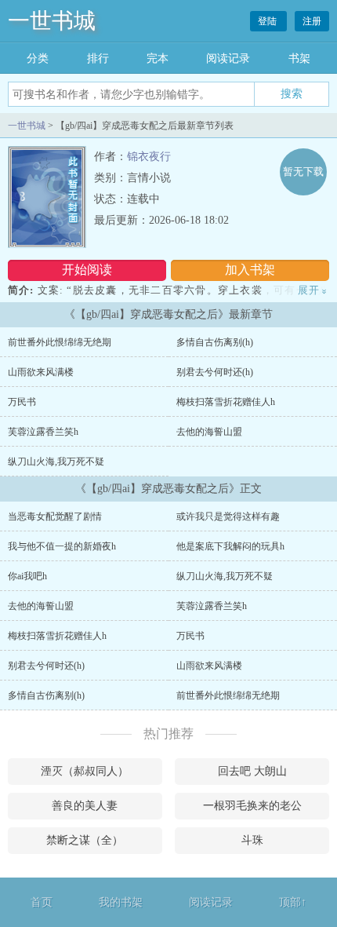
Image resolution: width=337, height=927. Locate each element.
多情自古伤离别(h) (214, 342)
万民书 (22, 401)
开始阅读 (87, 269)
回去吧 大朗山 (252, 771)
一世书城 (52, 21)
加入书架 (250, 269)
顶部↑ (292, 902)
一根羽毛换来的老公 (252, 806)
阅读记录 (228, 58)
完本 (157, 58)
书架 (299, 58)
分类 (38, 58)
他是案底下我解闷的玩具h (230, 546)
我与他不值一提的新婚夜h (62, 546)
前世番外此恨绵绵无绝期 (59, 342)
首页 (42, 902)
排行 (98, 58)
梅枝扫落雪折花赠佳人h (225, 401)
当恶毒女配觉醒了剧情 (55, 516)
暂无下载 (303, 171)
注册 (312, 21)
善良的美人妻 (85, 806)
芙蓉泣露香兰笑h (43, 431)
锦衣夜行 (149, 156)
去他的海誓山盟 (209, 431)
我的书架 (121, 902)
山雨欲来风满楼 (41, 372)
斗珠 (252, 840)
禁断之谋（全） (84, 840)
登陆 (268, 21)
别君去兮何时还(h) (214, 372)
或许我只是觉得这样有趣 (228, 516)
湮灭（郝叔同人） (85, 771)
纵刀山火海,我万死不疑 (56, 461)
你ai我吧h (27, 576)
